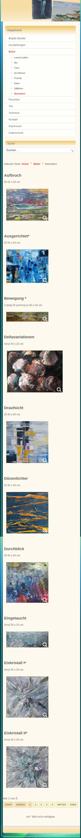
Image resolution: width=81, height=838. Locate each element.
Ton (11, 106)
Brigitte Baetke (17, 38)
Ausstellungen (17, 45)
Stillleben (18, 88)
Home (25, 163)
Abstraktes (19, 93)
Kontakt (13, 119)
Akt (15, 62)
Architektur (19, 73)
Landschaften (21, 57)
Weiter (61, 804)
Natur (17, 83)
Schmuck (14, 112)
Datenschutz (16, 132)
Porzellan (14, 99)
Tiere (16, 68)
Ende (73, 804)
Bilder (12, 51)
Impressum (15, 126)
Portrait (18, 78)
